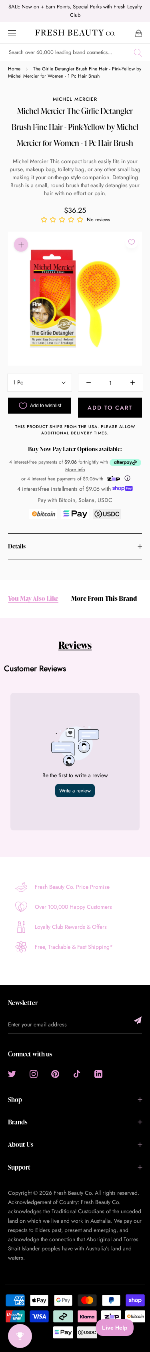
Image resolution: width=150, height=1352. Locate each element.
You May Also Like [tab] (33, 598)
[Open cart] (138, 32)
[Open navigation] (12, 32)
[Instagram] (34, 1073)
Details (17, 546)
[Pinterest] (55, 1073)
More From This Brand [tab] (104, 598)
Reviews (75, 645)
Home (14, 68)
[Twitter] (12, 1073)
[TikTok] (77, 1073)
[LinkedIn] (98, 1073)
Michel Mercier (75, 99)
